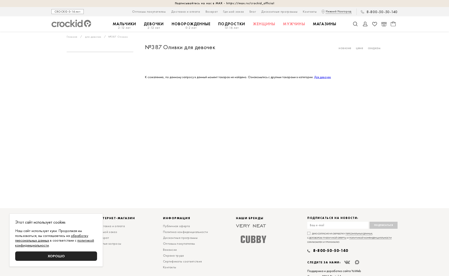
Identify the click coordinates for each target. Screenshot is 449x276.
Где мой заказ (233, 11)
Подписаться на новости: (332, 218)
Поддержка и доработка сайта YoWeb (334, 271)
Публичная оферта (176, 226)
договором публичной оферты (327, 237)
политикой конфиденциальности (370, 237)
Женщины (264, 23)
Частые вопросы (109, 243)
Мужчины (294, 23)
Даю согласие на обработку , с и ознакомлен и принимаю (349, 237)
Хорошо (56, 256)
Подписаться (383, 225)
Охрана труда (173, 255)
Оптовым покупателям (149, 11)
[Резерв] (384, 24)
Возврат (212, 11)
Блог (253, 11)
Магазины (325, 23)
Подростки (231, 25)
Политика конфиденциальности (185, 232)
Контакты (310, 11)
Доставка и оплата (185, 11)
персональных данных (358, 233)
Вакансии (170, 249)
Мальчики (124, 25)
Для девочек (322, 77)
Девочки (154, 25)
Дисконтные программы (279, 11)
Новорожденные (191, 25)
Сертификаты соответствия (182, 261)
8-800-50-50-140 (382, 12)
